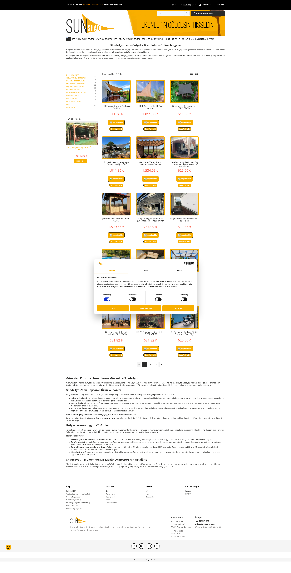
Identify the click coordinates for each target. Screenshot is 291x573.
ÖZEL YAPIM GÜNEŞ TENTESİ (76, 78)
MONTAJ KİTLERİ (72, 99)
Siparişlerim (110, 497)
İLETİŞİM (188, 494)
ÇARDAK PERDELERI (73, 90)
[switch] (132, 299)
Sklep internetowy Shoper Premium (145, 560)
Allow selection (145, 308)
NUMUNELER (70, 107)
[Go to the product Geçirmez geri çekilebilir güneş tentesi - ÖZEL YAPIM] (150, 204)
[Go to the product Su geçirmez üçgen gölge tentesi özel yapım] (116, 147)
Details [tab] (145, 271)
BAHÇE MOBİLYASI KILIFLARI (76, 93)
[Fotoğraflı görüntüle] (191, 74)
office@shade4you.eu (114, 4)
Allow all (178, 308)
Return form (110, 494)
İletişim (188, 491)
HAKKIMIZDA (71, 491)
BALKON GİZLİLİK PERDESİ (75, 102)
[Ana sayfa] (93, 23)
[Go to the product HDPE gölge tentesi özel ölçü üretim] (116, 91)
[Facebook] (134, 546)
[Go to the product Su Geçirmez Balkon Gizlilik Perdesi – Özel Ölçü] (184, 317)
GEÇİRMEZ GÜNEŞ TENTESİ (75, 87)
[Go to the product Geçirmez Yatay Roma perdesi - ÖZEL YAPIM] (150, 147)
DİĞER (68, 105)
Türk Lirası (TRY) (188, 5)
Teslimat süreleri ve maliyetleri (78, 494)
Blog (147, 494)
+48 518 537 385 (75, 4)
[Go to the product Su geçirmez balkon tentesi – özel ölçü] (184, 204)
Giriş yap (109, 491)
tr (174, 5)
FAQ (147, 491)
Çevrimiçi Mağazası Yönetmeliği (78, 503)
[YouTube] (149, 546)
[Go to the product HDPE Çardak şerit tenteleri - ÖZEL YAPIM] (150, 317)
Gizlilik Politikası (72, 506)
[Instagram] (141, 546)
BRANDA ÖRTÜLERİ (72, 96)
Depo (108, 500)
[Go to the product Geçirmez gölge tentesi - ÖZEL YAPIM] (184, 91)
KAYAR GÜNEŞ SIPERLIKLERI (75, 81)
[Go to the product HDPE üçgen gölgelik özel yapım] (150, 91)
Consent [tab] (111, 271)
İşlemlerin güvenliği (73, 500)
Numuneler (150, 497)
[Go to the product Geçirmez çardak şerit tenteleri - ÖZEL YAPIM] (116, 317)
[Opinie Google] (157, 546)
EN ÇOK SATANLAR (72, 75)
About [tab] (179, 271)
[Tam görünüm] (196, 74)
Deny (113, 308)
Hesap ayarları (111, 503)
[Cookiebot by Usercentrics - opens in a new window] (184, 263)
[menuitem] (83, 39)
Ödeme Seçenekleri (73, 497)
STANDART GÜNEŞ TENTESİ (75, 84)
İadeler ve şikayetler (74, 508)
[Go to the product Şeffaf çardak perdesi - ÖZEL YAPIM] (116, 204)
